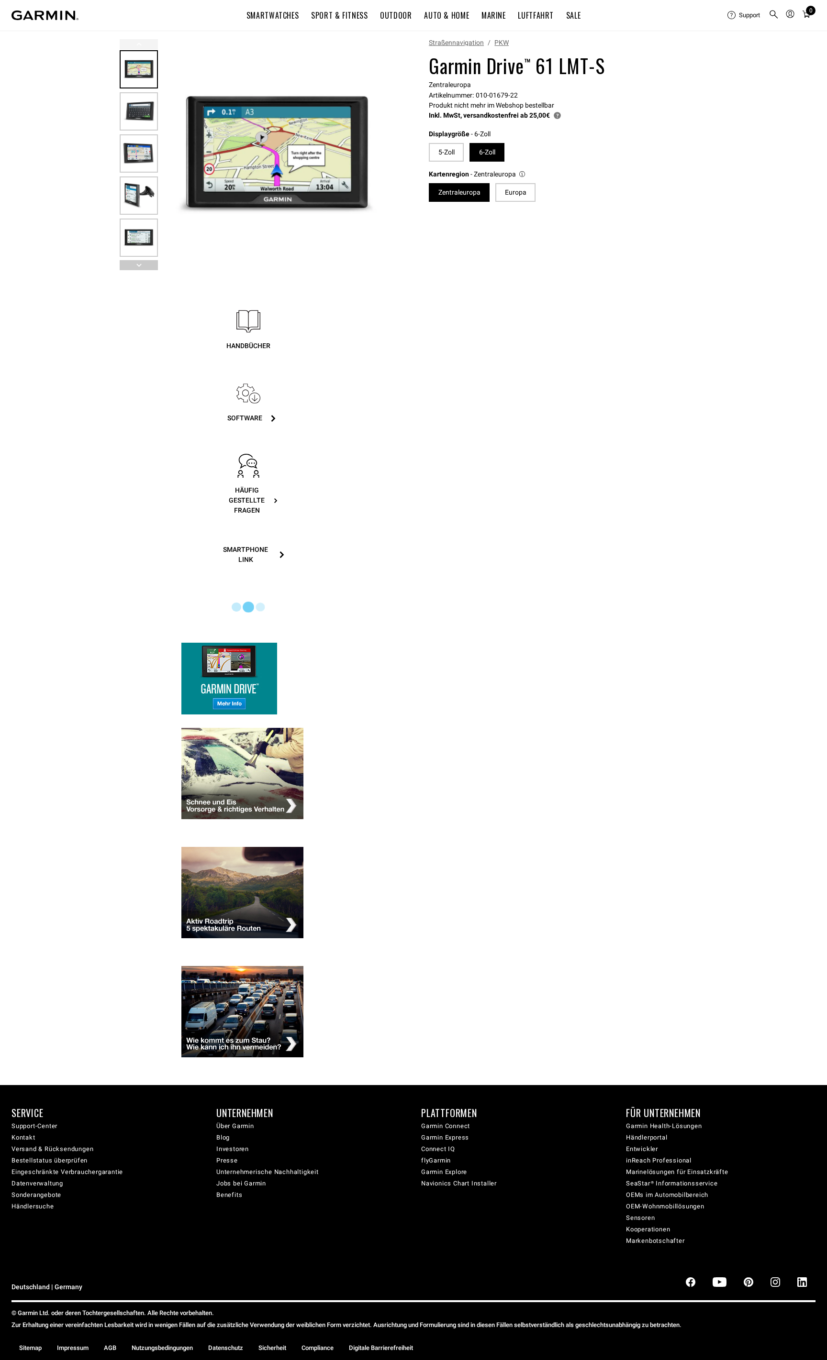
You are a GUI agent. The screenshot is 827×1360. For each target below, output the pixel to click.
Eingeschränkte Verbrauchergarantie (67, 1171)
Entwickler (642, 1148)
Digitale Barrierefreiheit (381, 1347)
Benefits (229, 1194)
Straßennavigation (456, 42)
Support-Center (34, 1126)
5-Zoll (446, 152)
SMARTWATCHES (272, 15)
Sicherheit (272, 1347)
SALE (573, 15)
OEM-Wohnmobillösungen (665, 1206)
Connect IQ (438, 1148)
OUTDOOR (396, 15)
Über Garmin (235, 1126)
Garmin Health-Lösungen (664, 1126)
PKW (501, 42)
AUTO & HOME (446, 15)
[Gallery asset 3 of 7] (139, 153)
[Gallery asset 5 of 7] (139, 238)
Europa (515, 192)
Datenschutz (225, 1347)
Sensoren (640, 1217)
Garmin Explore (444, 1171)
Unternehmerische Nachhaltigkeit (267, 1171)
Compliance (318, 1347)
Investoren (232, 1148)
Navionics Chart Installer (459, 1183)
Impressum (73, 1347)
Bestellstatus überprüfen (49, 1160)
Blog (223, 1137)
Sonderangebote (36, 1194)
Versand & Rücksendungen (52, 1148)
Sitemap (30, 1347)
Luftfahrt (536, 15)
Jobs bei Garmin (241, 1183)
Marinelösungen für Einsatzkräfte (677, 1171)
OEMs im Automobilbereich (667, 1194)
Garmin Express (445, 1137)
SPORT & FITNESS (339, 15)
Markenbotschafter (655, 1240)
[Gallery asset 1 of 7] (275, 154)
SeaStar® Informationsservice (671, 1183)
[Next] (378, 155)
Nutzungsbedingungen (162, 1347)
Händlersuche (32, 1206)
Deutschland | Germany (46, 1287)
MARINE (493, 15)
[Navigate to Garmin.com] (44, 15)
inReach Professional (659, 1160)
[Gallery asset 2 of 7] (139, 111)
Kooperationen (648, 1229)
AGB (110, 1347)
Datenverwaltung (37, 1183)
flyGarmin (436, 1160)
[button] (477, 174)
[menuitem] (744, 15)
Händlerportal (646, 1137)
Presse (227, 1160)
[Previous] (139, 44)
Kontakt (23, 1137)
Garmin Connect (445, 1126)
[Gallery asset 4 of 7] (139, 195)
